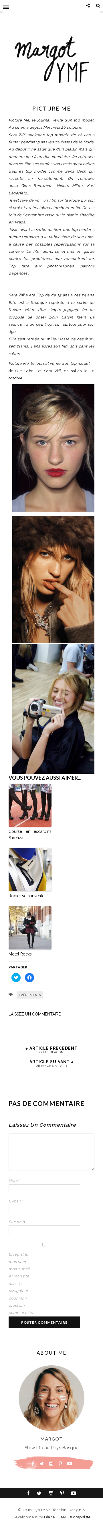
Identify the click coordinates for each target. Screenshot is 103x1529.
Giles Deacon (51, 1052)
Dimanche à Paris (52, 1065)
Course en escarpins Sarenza (30, 834)
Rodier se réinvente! (27, 895)
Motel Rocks (20, 954)
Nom (14, 1181)
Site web (17, 1222)
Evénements (30, 995)
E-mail (16, 1201)
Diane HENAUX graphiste (67, 1517)
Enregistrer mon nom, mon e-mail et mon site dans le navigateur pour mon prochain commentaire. (20, 1283)
